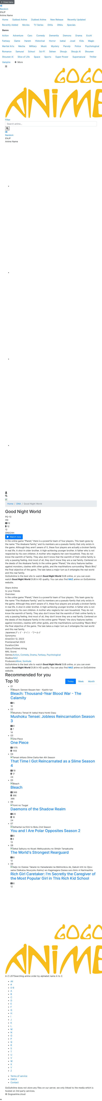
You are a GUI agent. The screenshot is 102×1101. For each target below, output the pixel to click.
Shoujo (63, 51)
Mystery (55, 46)
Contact (14, 1082)
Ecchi (89, 35)
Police (78, 46)
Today (70, 681)
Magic (91, 40)
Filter (7, 119)
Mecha (21, 46)
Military (33, 46)
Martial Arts (8, 46)
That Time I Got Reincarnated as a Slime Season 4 (52, 763)
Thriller (93, 56)
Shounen (89, 51)
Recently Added (10, 25)
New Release (56, 19)
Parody (67, 46)
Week (81, 681)
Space (37, 56)
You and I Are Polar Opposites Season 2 (45, 830)
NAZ (15, 658)
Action (5, 35)
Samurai (20, 51)
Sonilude (27, 661)
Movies (25, 25)
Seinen (52, 51)
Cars (29, 35)
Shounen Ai (7, 56)
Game (17, 40)
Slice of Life (24, 56)
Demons (67, 35)
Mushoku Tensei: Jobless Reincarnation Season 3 (52, 718)
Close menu (8, 2)
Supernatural (79, 56)
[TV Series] (53, 359)
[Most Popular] (53, 445)
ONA (18, 503)
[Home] (53, 186)
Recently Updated (76, 19)
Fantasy (6, 40)
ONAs (60, 25)
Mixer (18, 661)
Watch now (15, 536)
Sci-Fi (42, 51)
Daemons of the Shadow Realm (38, 809)
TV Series (38, 25)
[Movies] (53, 272)
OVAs (50, 25)
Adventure (18, 35)
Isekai (63, 40)
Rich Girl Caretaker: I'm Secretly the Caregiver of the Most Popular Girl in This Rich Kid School (52, 876)
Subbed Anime (19, 19)
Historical (40, 40)
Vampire (6, 62)
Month (91, 681)
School (31, 51)
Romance (6, 51)
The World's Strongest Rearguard (39, 852)
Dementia (54, 35)
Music (44, 46)
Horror (52, 40)
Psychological (92, 46)
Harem (27, 40)
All (11, 981)
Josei (72, 40)
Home (5, 19)
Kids (81, 40)
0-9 (12, 987)
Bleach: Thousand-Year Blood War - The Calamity (45, 695)
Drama (78, 35)
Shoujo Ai (76, 51)
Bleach (16, 787)
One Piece (19, 742)
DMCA (13, 1079)
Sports (47, 56)
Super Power (61, 56)
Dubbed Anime (38, 19)
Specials (71, 25)
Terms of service (18, 1076)
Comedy (40, 35)
